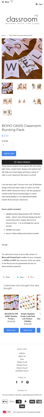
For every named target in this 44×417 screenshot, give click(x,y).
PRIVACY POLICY (22, 368)
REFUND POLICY (22, 365)
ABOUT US (22, 356)
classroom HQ (21, 412)
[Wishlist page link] (12, 1)
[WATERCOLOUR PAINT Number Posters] (11, 302)
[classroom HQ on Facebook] (16, 382)
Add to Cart (11, 330)
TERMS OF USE (22, 362)
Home (3, 35)
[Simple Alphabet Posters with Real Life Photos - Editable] (27, 302)
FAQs (22, 359)
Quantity (5, 141)
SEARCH (22, 353)
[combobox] (7, 412)
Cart (40, 4)
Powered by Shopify (33, 412)
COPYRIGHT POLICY (22, 371)
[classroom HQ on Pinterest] (22, 382)
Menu (7, 2)
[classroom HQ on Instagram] (27, 382)
